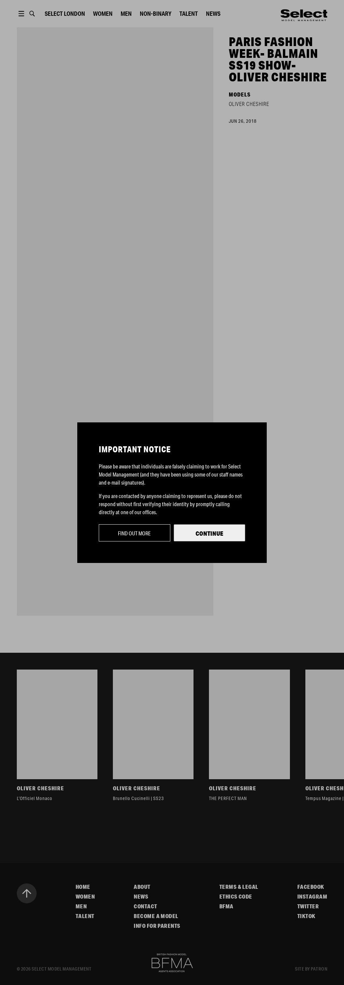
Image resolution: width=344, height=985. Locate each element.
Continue (209, 533)
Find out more (134, 533)
